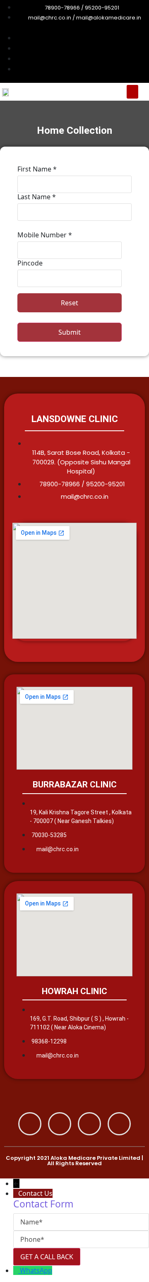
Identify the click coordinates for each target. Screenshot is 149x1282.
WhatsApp (36, 1270)
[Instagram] (89, 1123)
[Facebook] (29, 1123)
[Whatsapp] (119, 1123)
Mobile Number (44, 235)
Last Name (36, 196)
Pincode (30, 263)
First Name (37, 169)
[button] (132, 92)
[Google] (59, 1123)
